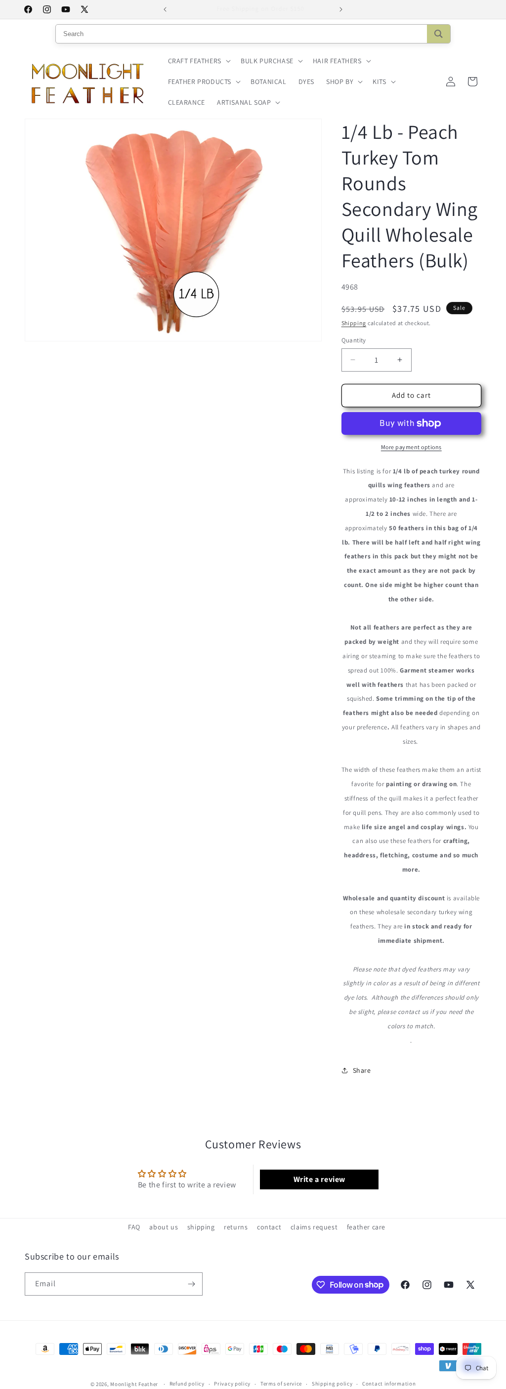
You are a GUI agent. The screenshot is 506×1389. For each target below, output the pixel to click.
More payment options (411, 447)
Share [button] (362, 1070)
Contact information (389, 1383)
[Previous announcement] (165, 9)
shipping (201, 1226)
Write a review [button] (319, 1179)
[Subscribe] (191, 1284)
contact (269, 1226)
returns (236, 1226)
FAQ (134, 1226)
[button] (198, 60)
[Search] (438, 34)
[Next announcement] (341, 9)
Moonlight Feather (134, 1384)
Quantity (353, 340)
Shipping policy (332, 1383)
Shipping (354, 323)
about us (163, 1226)
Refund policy (187, 1383)
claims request (314, 1226)
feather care (366, 1226)
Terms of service (281, 1383)
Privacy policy (232, 1383)
